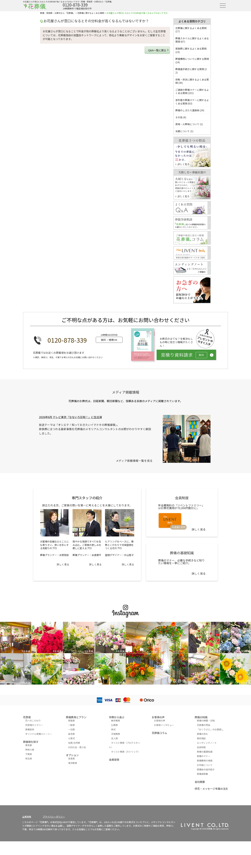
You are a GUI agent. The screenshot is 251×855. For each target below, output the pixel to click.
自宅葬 (71, 733)
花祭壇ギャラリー (34, 725)
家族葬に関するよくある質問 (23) (190, 50)
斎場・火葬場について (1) (189, 124)
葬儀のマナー (203, 756)
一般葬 (71, 725)
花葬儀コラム (159, 733)
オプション (72, 755)
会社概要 (200, 782)
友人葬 (114, 738)
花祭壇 (27, 717)
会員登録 (114, 759)
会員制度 (201, 747)
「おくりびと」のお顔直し (210, 729)
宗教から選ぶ (116, 717)
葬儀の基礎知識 (204, 751)
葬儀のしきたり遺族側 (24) (189, 110)
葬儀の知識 (201, 717)
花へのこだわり (33, 720)
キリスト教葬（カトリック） (125, 751)
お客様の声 (158, 717)
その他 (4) (180, 117)
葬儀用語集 (202, 774)
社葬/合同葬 (74, 742)
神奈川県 (29, 749)
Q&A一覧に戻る (157, 50)
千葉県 (28, 754)
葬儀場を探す (30, 742)
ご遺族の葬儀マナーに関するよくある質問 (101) (192, 91)
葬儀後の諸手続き (206, 769)
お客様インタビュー (164, 725)
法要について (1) (184, 131)
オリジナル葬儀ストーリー (38, 733)
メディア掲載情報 (125, 392)
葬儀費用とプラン (76, 717)
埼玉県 (28, 758)
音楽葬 (71, 758)
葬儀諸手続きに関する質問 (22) (191, 70)
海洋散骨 (72, 763)
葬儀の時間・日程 (206, 720)
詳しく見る (63, 564)
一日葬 (71, 729)
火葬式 (71, 738)
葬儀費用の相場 (204, 760)
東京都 (28, 745)
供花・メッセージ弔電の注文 (211, 788)
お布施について (204, 765)
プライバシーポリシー (54, 816)
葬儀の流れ (202, 733)
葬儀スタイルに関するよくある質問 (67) (192, 40)
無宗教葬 (115, 720)
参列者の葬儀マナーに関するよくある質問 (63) (192, 101)
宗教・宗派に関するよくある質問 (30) (192, 81)
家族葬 (71, 720)
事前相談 (201, 738)
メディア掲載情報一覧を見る (134, 461)
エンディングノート (207, 742)
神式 (113, 729)
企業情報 (26, 816)
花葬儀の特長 (203, 725)
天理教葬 (115, 733)
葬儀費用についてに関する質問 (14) (192, 60)
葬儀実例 (29, 729)
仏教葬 (114, 725)
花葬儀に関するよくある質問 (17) (190, 29)
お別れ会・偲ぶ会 (77, 747)
